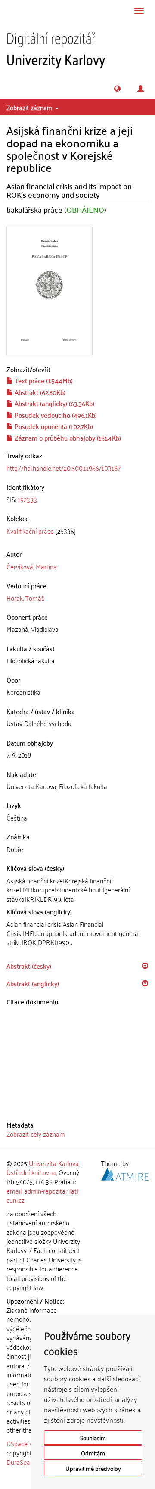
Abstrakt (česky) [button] (28, 966)
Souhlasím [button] (93, 1437)
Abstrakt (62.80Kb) (39, 392)
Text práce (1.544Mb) (43, 380)
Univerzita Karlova (54, 1163)
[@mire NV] (125, 1173)
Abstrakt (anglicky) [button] (32, 983)
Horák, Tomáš (25, 598)
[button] (117, 88)
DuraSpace (21, 1462)
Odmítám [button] (93, 1452)
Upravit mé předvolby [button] (93, 1468)
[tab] (77, 499)
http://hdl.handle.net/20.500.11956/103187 (63, 468)
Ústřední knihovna (31, 1172)
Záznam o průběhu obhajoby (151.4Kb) (67, 438)
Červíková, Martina (31, 566)
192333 (27, 499)
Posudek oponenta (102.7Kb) (53, 426)
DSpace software (29, 1443)
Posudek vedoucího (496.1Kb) (55, 415)
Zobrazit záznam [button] (30, 107)
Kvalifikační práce (30, 531)
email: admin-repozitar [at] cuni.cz (42, 1195)
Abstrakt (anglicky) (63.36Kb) (53, 403)
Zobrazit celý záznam (35, 1134)
